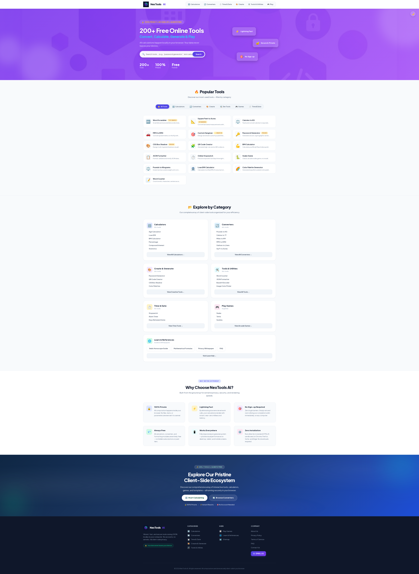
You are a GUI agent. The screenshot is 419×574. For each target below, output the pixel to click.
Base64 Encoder (222, 283)
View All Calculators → (175, 255)
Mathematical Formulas (183, 348)
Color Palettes (154, 286)
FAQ (221, 348)
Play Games (226, 531)
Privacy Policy (256, 535)
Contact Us (255, 547)
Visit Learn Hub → (209, 356)
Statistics (153, 249)
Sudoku (219, 320)
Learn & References (229, 535)
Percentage (153, 242)
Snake (218, 313)
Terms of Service (257, 539)
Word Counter (222, 276)
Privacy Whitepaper (206, 348)
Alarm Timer (153, 316)
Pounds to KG (221, 232)
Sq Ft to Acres (222, 249)
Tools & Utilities (195, 548)
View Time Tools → (176, 326)
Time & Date (194, 539)
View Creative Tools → (175, 292)
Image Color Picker (223, 286)
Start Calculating (194, 498)
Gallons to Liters (222, 245)
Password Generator (157, 276)
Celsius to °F (221, 235)
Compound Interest (156, 245)
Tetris (218, 316)
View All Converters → (243, 255)
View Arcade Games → (243, 326)
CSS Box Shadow (155, 283)
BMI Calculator (155, 239)
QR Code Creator (155, 279)
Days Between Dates (157, 320)
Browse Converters (223, 498)
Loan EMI (152, 235)
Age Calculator (155, 232)
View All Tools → (243, 292)
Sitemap (225, 539)
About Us (254, 531)
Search (198, 54)
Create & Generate (197, 543)
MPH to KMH (221, 242)
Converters (194, 535)
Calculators (194, 531)
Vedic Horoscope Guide (158, 348)
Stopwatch (153, 313)
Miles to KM (221, 239)
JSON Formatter (222, 279)
